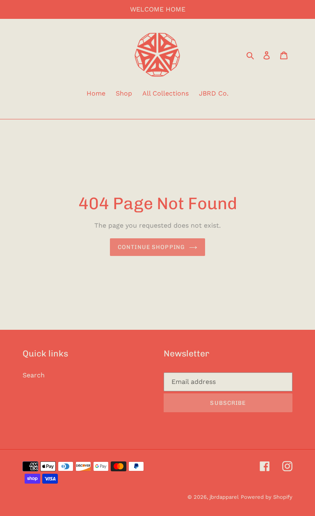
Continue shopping (151, 247)
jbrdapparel (224, 497)
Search (34, 375)
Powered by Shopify (266, 497)
